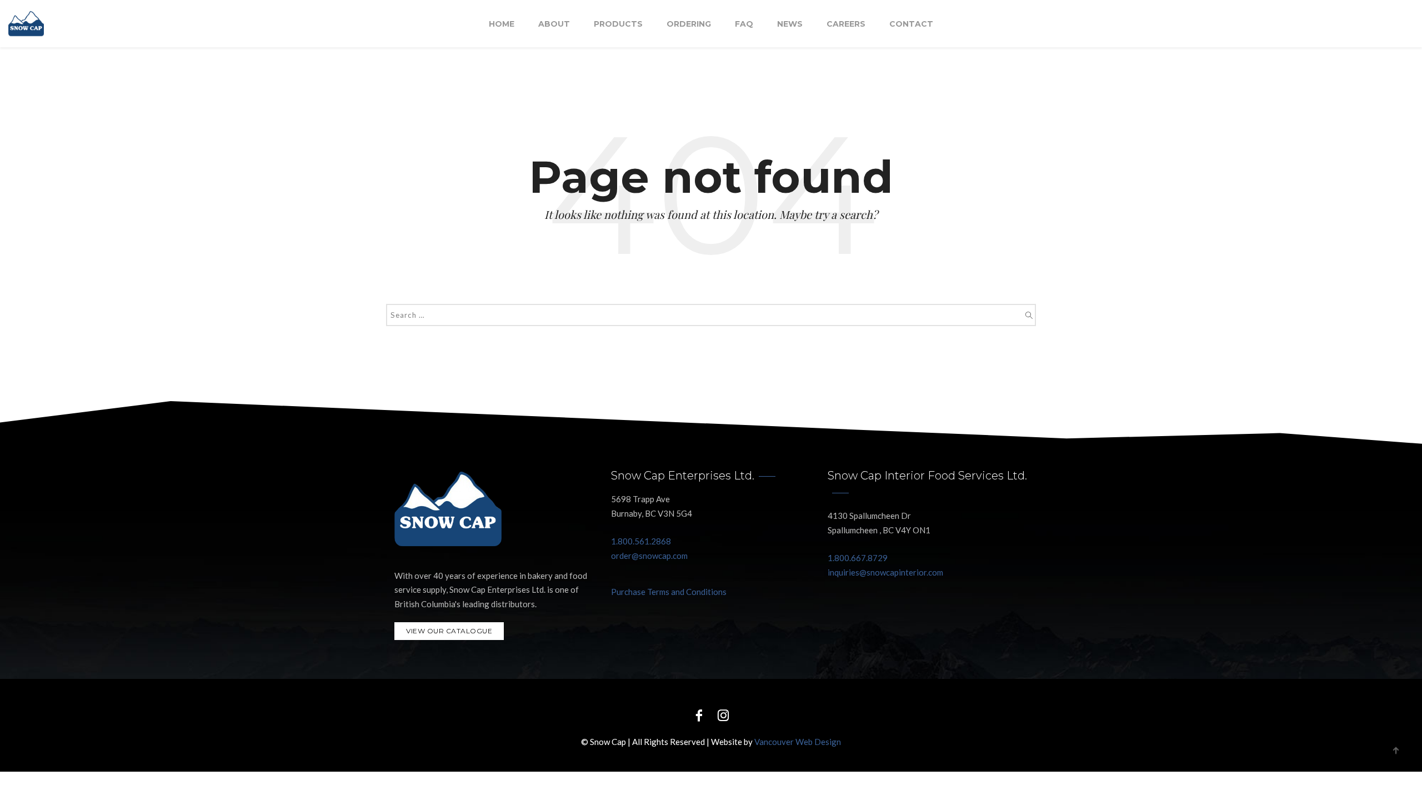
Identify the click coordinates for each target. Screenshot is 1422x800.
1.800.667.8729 (858, 558)
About (554, 24)
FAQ (744, 24)
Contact (911, 24)
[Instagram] (723, 715)
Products (618, 24)
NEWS (790, 24)
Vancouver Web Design (797, 742)
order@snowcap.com (649, 556)
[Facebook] (699, 715)
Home (501, 24)
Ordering (689, 24)
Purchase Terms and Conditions (669, 592)
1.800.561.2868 (641, 541)
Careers (846, 24)
